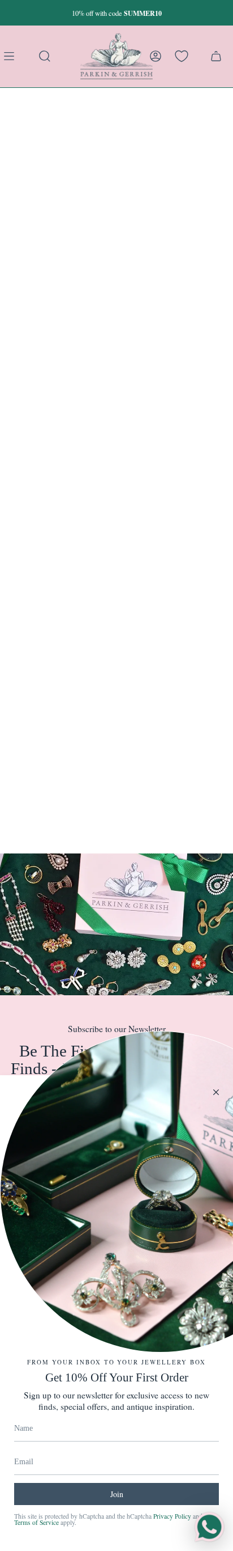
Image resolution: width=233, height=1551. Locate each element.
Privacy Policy (172, 1516)
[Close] (216, 1092)
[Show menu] (11, 56)
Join (116, 1494)
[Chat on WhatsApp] (209, 1527)
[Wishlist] (181, 56)
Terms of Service (36, 1522)
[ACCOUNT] (155, 56)
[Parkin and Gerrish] (116, 56)
